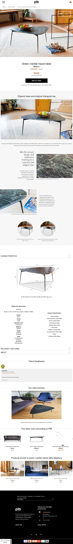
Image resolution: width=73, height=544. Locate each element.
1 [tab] (33, 52)
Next (71, 33)
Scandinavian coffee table (54, 332)
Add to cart (36, 81)
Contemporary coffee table (54, 318)
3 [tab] (37, 52)
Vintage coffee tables (54, 336)
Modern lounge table (54, 329)
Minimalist (54, 327)
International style (54, 323)
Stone (54, 334)
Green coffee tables (54, 321)
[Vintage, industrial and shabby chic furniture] (36, 2)
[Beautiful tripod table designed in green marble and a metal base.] (48, 228)
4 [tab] (39, 52)
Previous (1, 33)
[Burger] (3, 2)
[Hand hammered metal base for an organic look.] (25, 228)
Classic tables (54, 316)
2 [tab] (35, 52)
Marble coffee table (54, 325)
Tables (4, 7)
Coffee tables (11, 7)
